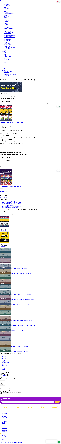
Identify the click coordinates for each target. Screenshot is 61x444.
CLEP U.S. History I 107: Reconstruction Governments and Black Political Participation (23, 263)
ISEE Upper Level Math (5, 362)
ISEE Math (3, 424)
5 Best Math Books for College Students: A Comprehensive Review (12, 201)
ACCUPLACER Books (5, 429)
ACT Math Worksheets (7, 27)
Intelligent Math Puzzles (7, 73)
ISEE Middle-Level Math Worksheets (9, 41)
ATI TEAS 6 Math (4, 357)
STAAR (5, 64)
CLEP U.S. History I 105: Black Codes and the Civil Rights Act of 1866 (21, 273)
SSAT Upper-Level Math (5, 363)
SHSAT (5, 60)
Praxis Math (6, 18)
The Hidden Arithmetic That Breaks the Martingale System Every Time (12, 202)
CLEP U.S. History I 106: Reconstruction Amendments (19, 268)
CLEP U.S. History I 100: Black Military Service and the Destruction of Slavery (22, 299)
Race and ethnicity (4, 208)
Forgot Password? (3, 375)
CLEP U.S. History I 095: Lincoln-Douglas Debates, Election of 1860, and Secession (23, 325)
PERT (5, 61)
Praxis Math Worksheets (7, 42)
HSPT (5, 58)
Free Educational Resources (6, 412)
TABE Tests (6, 24)
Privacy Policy (19, 442)
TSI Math (3, 369)
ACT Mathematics (6, 4)
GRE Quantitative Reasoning (8, 14)
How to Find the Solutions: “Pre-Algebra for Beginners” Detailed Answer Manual (13, 204)
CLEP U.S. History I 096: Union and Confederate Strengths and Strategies (21, 320)
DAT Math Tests (6, 10)
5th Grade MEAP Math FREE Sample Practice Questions (10, 207)
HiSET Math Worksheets (7, 39)
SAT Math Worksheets (7, 44)
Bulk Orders (10, 442)
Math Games (4, 416)
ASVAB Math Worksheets (7, 30)
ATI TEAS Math (4, 421)
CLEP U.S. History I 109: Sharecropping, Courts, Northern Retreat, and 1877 (22, 252)
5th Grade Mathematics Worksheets (9, 35)
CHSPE (5, 55)
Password (2, 373)
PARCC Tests (6, 17)
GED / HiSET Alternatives (7, 65)
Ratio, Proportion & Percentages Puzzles (10, 74)
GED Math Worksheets (7, 33)
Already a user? (2, 385)
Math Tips (3, 76)
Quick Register (2, 380)
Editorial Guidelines (4, 438)
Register (7, 375)
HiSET (5, 57)
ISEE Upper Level (6, 59)
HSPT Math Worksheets (7, 40)
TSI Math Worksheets (7, 50)
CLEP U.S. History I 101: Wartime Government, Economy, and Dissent (21, 294)
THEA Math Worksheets (7, 48)
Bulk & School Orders (5, 431)
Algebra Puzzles (6, 72)
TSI (4, 66)
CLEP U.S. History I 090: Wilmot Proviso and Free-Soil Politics (20, 351)
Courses (3, 51)
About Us (3, 435)
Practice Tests (4, 414)
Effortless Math (2, 0)
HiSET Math (4, 360)
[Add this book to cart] (59, 106)
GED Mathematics (6, 12)
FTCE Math (5, 11)
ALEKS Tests (6, 6)
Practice (3, 26)
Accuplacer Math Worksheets (8, 28)
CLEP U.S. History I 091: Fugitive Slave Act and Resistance (19, 346)
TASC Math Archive (7, 25)
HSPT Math (6, 15)
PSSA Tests (6, 19)
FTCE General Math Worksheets (8, 32)
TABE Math (3, 367)
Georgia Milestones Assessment (9, 13)
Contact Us (3, 439)
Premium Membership (5, 430)
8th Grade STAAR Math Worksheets (9, 47)
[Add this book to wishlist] (57, 106)
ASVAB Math (4, 356)
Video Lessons (4, 432)
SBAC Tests (6, 21)
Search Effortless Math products (5, 353)
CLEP (5, 9)
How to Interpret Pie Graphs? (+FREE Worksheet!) (9, 205)
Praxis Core (5, 62)
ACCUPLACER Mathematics (8, 3)
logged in (5, 214)
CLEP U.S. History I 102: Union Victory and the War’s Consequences (20, 289)
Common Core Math (7, 8)
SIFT (5, 63)
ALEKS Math (4, 422)
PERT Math (3, 364)
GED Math (3, 359)
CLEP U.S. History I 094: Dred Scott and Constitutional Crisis (20, 330)
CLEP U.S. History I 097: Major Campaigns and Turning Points (20, 315)
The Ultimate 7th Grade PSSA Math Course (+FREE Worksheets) (11, 206)
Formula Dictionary (4, 417)
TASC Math (3, 368)
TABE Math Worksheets (7, 49)
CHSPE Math (4, 358)
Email (1, 383)
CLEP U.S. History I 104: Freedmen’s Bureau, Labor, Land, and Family (20, 278)
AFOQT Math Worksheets (8, 29)
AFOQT (5, 52)
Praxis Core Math (4, 365)
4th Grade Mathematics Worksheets (9, 34)
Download (2, 188)
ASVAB (5, 53)
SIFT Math (3, 366)
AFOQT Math (4, 355)
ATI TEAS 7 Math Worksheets (8, 31)
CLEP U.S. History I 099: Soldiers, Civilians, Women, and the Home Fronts (21, 304)
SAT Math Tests (6, 20)
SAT (4, 67)
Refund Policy (14, 442)
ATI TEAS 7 (5, 54)
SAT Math (3, 423)
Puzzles (3, 70)
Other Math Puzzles (7, 75)
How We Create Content (5, 437)
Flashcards (3, 415)
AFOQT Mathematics (7, 5)
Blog (4, 77)
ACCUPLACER (6, 69)
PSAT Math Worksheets (7, 43)
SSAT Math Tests (6, 22)
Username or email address (4, 372)
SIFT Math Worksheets (7, 45)
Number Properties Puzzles (8, 71)
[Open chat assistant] (59, 442)
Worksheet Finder (4, 413)
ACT (4, 68)
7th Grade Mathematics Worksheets (9, 37)
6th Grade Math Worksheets (8, 36)
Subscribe (57, 401)
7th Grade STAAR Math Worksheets (9, 46)
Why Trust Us (4, 436)
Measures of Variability (3, 197)
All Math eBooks (4, 428)
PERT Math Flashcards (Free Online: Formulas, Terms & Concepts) (11, 203)
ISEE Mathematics (7, 16)
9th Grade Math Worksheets (8, 38)
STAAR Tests (6, 23)
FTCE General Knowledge (7, 56)
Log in (1, 374)
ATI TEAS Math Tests (7, 7)
